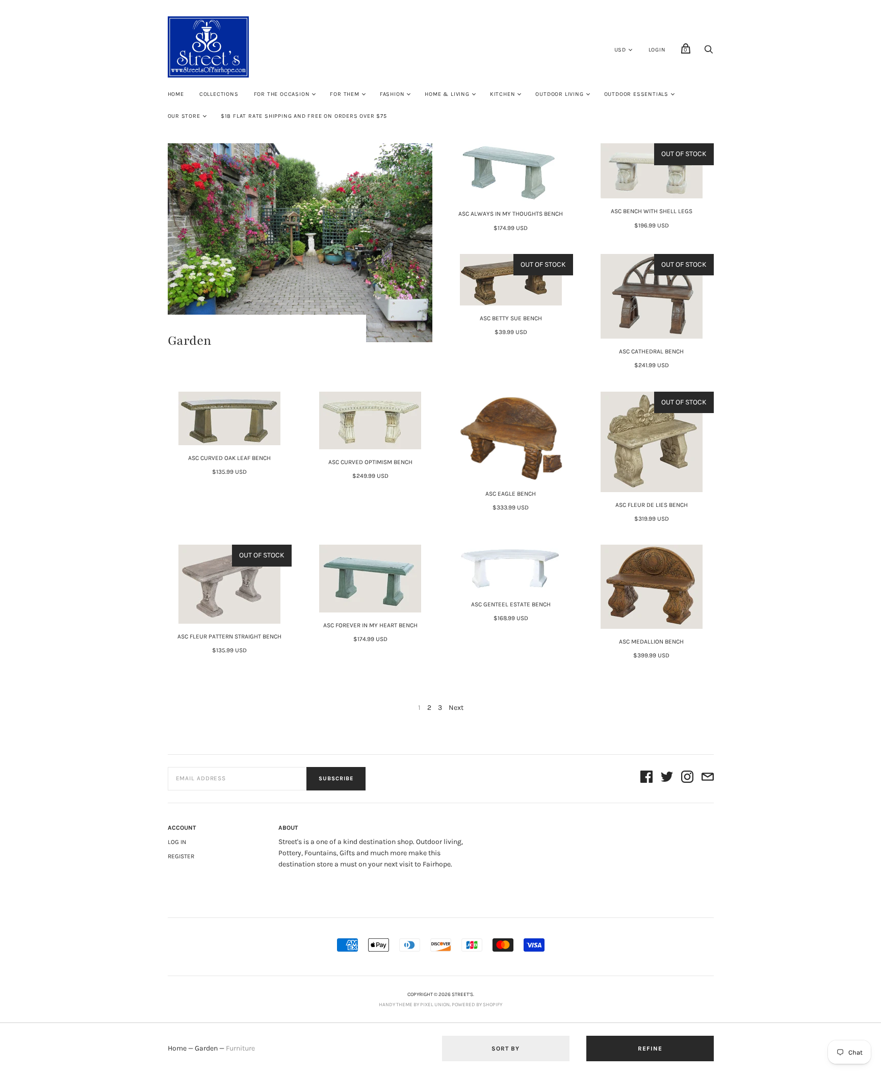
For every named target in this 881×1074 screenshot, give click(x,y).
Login (657, 49)
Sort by (505, 1048)
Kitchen (502, 94)
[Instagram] (687, 778)
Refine (650, 1048)
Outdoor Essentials (636, 94)
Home (176, 94)
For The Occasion (282, 94)
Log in (177, 842)
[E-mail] (708, 778)
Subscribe (336, 778)
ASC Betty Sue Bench (511, 318)
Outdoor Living (559, 94)
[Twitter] (667, 778)
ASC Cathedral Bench (651, 351)
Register (181, 856)
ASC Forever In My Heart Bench (370, 625)
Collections (219, 94)
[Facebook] (646, 778)
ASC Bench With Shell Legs (651, 211)
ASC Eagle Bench (510, 493)
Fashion (392, 94)
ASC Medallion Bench (651, 641)
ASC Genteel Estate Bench (511, 604)
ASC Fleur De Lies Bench (651, 504)
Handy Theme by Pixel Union (414, 1005)
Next (456, 707)
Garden (206, 1048)
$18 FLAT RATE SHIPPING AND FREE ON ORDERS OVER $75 (304, 116)
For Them (344, 94)
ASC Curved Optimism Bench (370, 462)
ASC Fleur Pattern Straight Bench (229, 636)
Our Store (184, 116)
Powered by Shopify (477, 1005)
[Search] (709, 52)
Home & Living (447, 94)
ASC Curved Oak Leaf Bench (229, 458)
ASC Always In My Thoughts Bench (510, 213)
